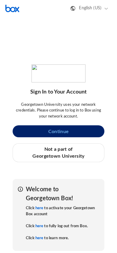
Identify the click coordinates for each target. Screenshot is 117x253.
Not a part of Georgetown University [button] (58, 152)
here (39, 208)
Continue (58, 131)
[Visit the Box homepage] (12, 8)
